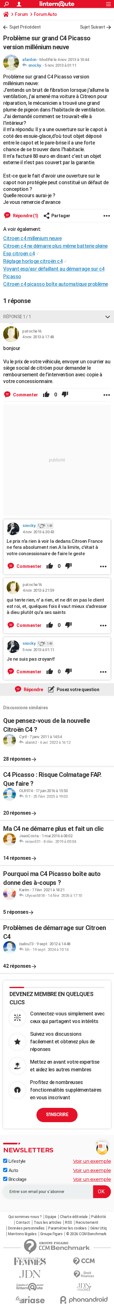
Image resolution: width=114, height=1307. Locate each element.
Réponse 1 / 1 (17, 316)
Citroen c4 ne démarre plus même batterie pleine (55, 246)
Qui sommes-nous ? (25, 1217)
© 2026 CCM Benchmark (86, 1234)
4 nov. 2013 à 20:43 (38, 531)
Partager (60, 215)
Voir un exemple (92, 1161)
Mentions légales (22, 1234)
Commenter (25, 394)
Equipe (50, 1217)
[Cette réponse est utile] (46, 394)
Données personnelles (26, 1228)
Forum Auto (45, 14)
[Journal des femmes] (30, 1261)
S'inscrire (57, 1114)
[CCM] (84, 1261)
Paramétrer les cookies (67, 1228)
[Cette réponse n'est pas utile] (65, 394)
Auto (12, 1170)
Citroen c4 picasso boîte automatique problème (55, 284)
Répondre (33, 689)
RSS (68, 1222)
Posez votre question (77, 689)
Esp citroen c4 (19, 254)
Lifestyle (16, 1161)
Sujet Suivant (92, 27)
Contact (23, 1222)
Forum (21, 14)
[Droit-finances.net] (84, 1274)
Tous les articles (47, 1222)
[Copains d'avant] (30, 1287)
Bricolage (16, 1179)
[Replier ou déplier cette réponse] (108, 317)
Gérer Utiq (98, 1228)
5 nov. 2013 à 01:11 (60, 65)
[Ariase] (30, 1299)
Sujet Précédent (25, 27)
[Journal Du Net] (30, 1274)
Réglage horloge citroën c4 (32, 261)
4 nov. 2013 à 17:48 (38, 336)
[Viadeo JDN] (84, 1287)
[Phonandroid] (84, 1300)
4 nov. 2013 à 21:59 (38, 590)
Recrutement (87, 1222)
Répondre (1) (25, 215)
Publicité (98, 1217)
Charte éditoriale (74, 1217)
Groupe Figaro (51, 1234)
